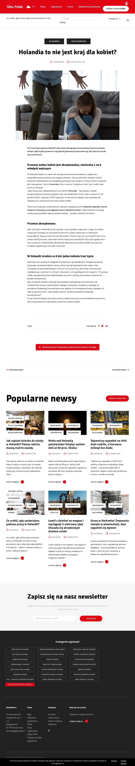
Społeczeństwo (78, 41)
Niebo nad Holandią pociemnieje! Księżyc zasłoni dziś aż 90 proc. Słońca (66, 444)
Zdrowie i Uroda (15, 491)
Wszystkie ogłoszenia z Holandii (20, 685)
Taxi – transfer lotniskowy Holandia (20, 680)
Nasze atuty (53, 717)
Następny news (119, 370)
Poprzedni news (16, 370)
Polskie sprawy (15, 418)
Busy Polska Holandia (20, 654)
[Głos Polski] (14, 7)
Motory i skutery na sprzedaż (84, 654)
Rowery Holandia (52, 659)
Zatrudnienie (14, 498)
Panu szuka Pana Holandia (20, 669)
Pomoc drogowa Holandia (52, 680)
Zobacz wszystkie (117, 398)
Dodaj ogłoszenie (115, 8)
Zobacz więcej (76, 721)
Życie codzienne (15, 425)
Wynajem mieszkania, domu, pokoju (52, 649)
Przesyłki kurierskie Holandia (84, 675)
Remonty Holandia (84, 669)
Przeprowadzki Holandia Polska (52, 654)
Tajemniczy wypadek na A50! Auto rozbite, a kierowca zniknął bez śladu (109, 444)
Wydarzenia (73, 432)
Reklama (52, 724)
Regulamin (32, 741)
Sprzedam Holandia (20, 675)
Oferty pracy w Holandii (20, 649)
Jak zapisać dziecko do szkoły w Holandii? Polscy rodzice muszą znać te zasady (24, 444)
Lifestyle (54, 512)
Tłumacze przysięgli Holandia (52, 675)
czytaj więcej (12, 482)
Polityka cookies (34, 737)
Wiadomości (56, 425)
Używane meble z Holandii (20, 664)
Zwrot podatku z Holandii (84, 680)
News (43, 6)
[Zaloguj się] (126, 3)
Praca (70, 6)
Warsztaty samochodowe (52, 664)
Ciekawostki (56, 432)
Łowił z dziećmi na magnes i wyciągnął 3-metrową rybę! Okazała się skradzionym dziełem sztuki (66, 526)
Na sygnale (97, 432)
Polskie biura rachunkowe (84, 659)
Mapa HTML (32, 734)
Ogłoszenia (56, 6)
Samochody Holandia (20, 659)
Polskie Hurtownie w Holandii (52, 669)
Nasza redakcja (55, 721)
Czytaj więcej (123, 762)
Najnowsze (54, 41)
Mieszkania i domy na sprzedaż (84, 649)
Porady (11, 512)
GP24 (29, 724)
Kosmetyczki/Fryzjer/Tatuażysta (84, 664)
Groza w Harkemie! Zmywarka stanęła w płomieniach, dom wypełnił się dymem (110, 524)
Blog (29, 714)
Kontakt (52, 714)
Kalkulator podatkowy (89, 6)
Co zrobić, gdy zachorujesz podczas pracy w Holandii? (30, 18)
